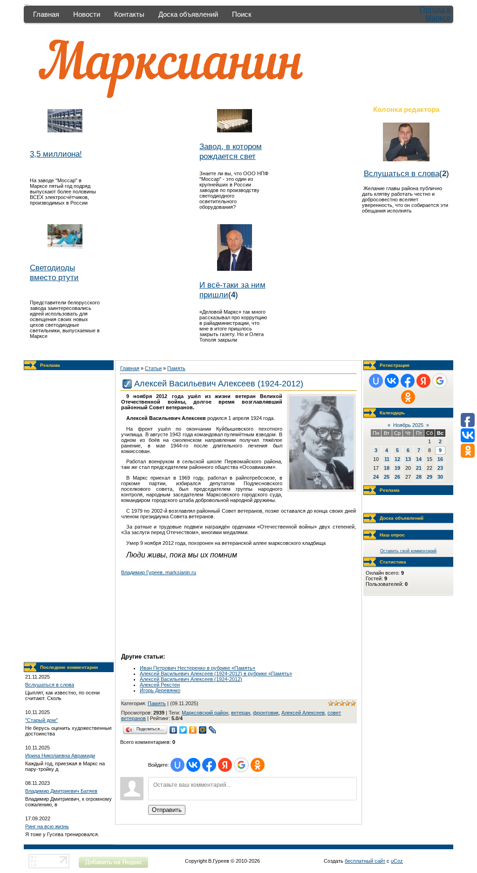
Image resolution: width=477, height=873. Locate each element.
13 (408, 459)
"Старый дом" (41, 720)
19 (397, 468)
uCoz (397, 861)
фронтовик (266, 712)
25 (386, 477)
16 (440, 459)
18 (386, 468)
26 (397, 477)
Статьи (153, 368)
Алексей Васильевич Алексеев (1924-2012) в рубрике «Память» (216, 673)
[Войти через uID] (177, 765)
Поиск (242, 14)
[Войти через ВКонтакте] (193, 765)
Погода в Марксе (435, 14)
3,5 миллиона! (56, 153)
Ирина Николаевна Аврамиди (60, 755)
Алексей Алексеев (303, 712)
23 (440, 468)
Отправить (167, 809)
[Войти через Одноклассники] (258, 765)
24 (376, 477)
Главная (46, 14)
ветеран (240, 712)
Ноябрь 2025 (408, 425)
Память (176, 368)
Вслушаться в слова (401, 173)
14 (419, 459)
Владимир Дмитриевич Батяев (61, 791)
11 (386, 459)
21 (419, 468)
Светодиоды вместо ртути (54, 272)
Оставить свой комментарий (408, 551)
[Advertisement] (69, 516)
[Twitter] (183, 730)
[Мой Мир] (203, 730)
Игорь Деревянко (160, 690)
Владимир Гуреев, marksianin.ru (158, 572)
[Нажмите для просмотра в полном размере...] (321, 487)
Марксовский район (205, 712)
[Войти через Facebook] (209, 765)
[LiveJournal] (213, 730)
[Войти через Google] (241, 764)
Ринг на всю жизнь (47, 826)
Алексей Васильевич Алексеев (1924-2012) (191, 679)
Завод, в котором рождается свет (230, 151)
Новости (86, 14)
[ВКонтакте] (173, 730)
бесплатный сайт (365, 861)
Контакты (129, 14)
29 (429, 477)
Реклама (50, 365)
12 (397, 459)
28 (419, 477)
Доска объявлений (188, 14)
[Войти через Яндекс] (225, 765)
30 (440, 477)
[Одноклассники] (193, 730)
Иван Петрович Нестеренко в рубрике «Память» (197, 668)
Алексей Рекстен (160, 684)
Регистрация (394, 365)
